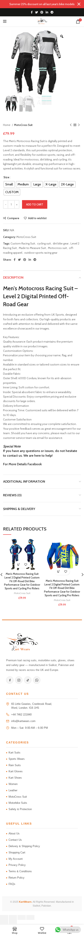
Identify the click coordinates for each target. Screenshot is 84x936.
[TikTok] (27, 680)
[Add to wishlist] (25, 564)
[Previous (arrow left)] (4, 922)
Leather (13, 790)
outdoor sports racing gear (40, 252)
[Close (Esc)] (30, 917)
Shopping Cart (17, 852)
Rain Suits (15, 765)
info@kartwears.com (23, 721)
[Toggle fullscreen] (13, 917)
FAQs (12, 884)
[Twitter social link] (36, 12)
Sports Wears (17, 758)
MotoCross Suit (23, 125)
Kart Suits (14, 752)
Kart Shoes (15, 777)
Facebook (35, 464)
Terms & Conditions (20, 871)
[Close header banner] (79, 4)
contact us (14, 455)
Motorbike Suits (18, 802)
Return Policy (16, 877)
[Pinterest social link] (41, 12)
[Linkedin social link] (46, 12)
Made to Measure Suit (32, 248)
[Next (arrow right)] (13, 922)
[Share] (22, 917)
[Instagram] (18, 680)
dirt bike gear (61, 243)
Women (13, 784)
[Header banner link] (36, 4)
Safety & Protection (20, 809)
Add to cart (34, 204)
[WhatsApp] (36, 680)
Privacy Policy (17, 865)
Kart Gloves (16, 771)
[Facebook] (9, 680)
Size (6, 177)
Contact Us (15, 839)
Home (7, 125)
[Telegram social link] (52, 12)
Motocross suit (57, 248)
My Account (16, 858)
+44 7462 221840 (21, 714)
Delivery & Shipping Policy (24, 846)
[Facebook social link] (32, 12)
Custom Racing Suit (23, 243)
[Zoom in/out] (4, 917)
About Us (14, 833)
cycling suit (44, 243)
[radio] (9, 184)
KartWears (25, 901)
